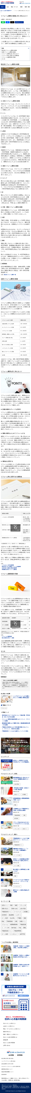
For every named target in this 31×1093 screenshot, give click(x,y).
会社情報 (11, 1055)
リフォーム (3, 708)
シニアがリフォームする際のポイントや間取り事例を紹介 (21, 696)
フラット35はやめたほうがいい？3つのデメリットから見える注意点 (21, 823)
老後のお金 (14, 908)
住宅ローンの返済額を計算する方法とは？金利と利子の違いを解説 (21, 859)
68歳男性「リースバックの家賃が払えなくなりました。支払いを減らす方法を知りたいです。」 (21, 974)
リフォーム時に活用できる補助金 (10, 55)
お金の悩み (23, 908)
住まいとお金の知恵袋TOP (5, 10)
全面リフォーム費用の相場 (9, 52)
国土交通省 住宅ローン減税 (8, 638)
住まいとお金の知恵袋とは (10, 1037)
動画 (21, 6)
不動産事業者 (17, 931)
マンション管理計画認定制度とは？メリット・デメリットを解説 (16, 720)
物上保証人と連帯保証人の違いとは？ (21, 870)
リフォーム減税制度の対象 (9, 57)
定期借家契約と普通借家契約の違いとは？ (21, 799)
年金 (20, 927)
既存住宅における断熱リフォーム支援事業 (11, 566)
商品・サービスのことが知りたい (12, 1029)
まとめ (3, 59)
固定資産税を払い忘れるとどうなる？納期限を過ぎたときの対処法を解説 (21, 778)
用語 (11, 905)
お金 (8, 6)
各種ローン (23, 921)
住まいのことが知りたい (9, 1023)
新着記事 (5, 1040)
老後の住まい (5, 908)
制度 (16, 905)
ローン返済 (5, 918)
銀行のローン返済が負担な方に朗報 (21, 890)
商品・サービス (14, 6)
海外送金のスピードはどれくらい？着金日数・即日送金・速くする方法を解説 (16, 716)
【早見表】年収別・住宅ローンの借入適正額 (21, 788)
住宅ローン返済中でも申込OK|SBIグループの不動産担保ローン (21, 761)
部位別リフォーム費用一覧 (10, 274)
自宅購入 (26, 911)
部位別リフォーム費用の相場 (9, 50)
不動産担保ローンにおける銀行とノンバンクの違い (15, 731)
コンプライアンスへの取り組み (8, 1061)
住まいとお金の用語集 (9, 1042)
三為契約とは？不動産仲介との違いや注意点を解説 (21, 809)
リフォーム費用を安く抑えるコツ (10, 53)
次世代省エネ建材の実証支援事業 (9, 568)
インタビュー (14, 934)
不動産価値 (9, 921)
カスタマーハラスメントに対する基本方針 (10, 1066)
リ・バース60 (5, 927)
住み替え (12, 918)
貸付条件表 (3, 1074)
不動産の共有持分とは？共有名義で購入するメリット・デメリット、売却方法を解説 (15, 727)
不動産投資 (23, 924)
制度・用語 (27, 6)
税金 (3, 921)
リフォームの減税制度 (7, 636)
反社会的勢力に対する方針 (7, 1063)
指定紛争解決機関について (7, 1071)
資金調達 (11, 915)
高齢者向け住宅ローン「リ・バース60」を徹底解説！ (21, 849)
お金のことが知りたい (9, 1026)
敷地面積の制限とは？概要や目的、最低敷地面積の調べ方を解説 (16, 723)
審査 (24, 927)
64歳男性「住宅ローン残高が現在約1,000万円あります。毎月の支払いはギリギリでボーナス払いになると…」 (21, 956)
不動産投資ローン (7, 931)
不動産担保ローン (7, 911)
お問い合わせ (6, 1045)
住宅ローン (5, 905)
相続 (25, 918)
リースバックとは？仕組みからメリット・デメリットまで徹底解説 (21, 880)
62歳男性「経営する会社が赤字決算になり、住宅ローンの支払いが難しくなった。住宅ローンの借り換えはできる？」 (21, 965)
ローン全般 (5, 934)
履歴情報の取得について (6, 1069)
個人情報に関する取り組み (7, 1058)
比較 (16, 921)
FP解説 (19, 918)
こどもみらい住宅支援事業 (8, 565)
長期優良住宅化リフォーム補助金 (9, 569)
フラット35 (23, 905)
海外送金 (13, 927)
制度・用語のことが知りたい (10, 1034)
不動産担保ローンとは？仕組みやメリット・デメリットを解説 (21, 839)
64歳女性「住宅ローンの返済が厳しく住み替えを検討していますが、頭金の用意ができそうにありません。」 (21, 946)
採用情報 (19, 1055)
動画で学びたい (7, 1031)
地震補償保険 (14, 924)
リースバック (17, 911)
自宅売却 (4, 915)
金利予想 (22, 934)
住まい (2, 6)
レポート (18, 915)
